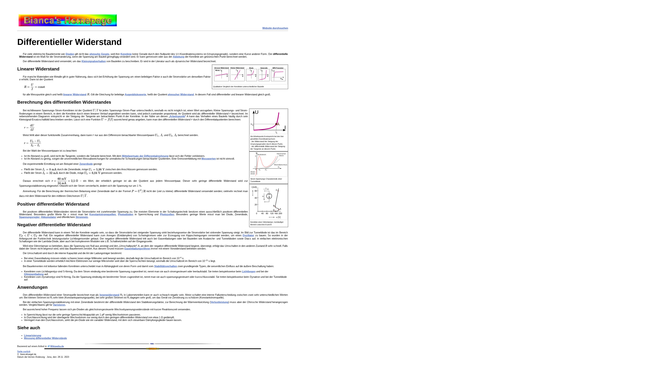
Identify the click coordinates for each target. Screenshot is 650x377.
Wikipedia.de (57, 346)
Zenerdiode (86, 164)
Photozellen (167, 214)
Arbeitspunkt (177, 116)
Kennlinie (126, 54)
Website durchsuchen (275, 28)
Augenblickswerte (135, 94)
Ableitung (178, 56)
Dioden (70, 54)
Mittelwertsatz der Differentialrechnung (145, 156)
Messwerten (208, 158)
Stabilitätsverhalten (165, 266)
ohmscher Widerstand (181, 94)
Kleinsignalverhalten (94, 61)
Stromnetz (82, 217)
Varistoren (59, 304)
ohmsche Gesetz (99, 54)
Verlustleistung (219, 302)
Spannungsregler (29, 217)
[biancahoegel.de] (68, 25)
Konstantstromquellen (102, 214)
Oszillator (248, 235)
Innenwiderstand (109, 295)
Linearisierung (32, 335)
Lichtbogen (248, 271)
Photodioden (125, 214)
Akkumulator (48, 217)
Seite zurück (23, 351)
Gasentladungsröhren (137, 248)
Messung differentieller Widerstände (45, 338)
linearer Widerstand (74, 94)
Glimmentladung (34, 274)
